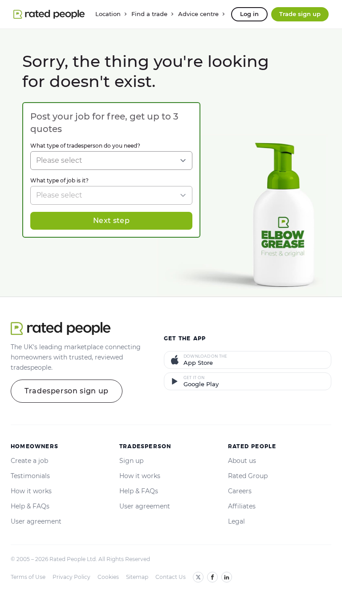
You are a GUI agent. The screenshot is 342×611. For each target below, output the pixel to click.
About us (242, 461)
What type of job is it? (59, 180)
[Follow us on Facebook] (212, 577)
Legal (236, 521)
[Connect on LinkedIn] (226, 577)
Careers (240, 491)
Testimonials (30, 476)
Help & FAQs (30, 506)
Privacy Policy (71, 577)
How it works (31, 491)
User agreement (36, 521)
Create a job (29, 461)
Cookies (108, 577)
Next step (111, 220)
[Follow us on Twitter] (198, 577)
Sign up (131, 461)
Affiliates (242, 506)
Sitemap (137, 577)
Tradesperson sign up (66, 391)
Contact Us (170, 577)
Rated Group (248, 476)
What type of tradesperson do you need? (85, 145)
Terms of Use (28, 577)
